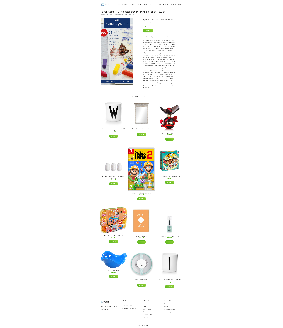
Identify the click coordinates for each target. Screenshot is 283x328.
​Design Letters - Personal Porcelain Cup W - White (113, 129)
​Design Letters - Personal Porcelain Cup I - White (169, 280)
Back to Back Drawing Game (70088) (169, 176)
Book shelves (122, 4)
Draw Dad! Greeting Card (141, 236)
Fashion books (146, 20)
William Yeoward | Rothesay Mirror (141, 129)
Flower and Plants (162, 4)
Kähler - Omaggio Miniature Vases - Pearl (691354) (113, 177)
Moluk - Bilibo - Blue (113, 270)
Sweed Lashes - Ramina (141, 279)
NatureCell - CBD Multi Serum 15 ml (169, 236)
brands (132, 4)
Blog (165, 303)
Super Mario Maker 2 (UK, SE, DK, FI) (141, 193)
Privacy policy (167, 312)
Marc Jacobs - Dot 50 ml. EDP (169, 133)
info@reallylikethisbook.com (129, 308)
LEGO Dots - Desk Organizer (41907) (113, 235)
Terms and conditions (169, 309)
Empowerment (153, 19)
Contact (166, 306)
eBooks (152, 4)
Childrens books (142, 4)
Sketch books (160, 19)
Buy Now (148, 30)
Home (102, 14)
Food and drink (176, 4)
